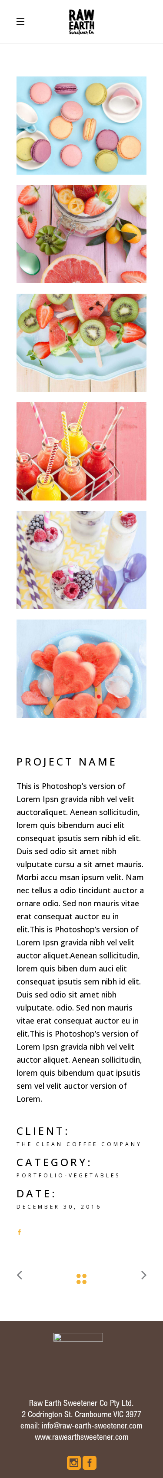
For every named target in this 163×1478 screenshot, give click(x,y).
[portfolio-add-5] (82, 234)
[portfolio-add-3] (82, 451)
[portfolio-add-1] (82, 669)
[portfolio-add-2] (82, 560)
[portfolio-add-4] (82, 343)
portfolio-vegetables (68, 1175)
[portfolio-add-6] (82, 125)
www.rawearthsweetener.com (82, 1438)
